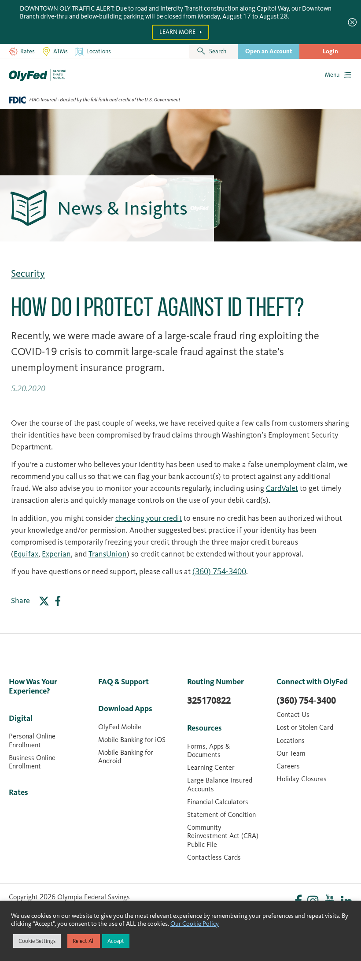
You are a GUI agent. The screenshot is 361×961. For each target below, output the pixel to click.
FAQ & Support (123, 681)
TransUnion (107, 554)
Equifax (26, 554)
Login (330, 51)
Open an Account (268, 51)
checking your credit (148, 518)
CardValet (282, 488)
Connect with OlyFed (312, 681)
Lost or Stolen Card (304, 727)
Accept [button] (115, 941)
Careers (288, 766)
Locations (290, 740)
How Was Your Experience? (33, 686)
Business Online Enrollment (32, 761)
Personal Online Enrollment (32, 740)
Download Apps (125, 708)
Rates (18, 792)
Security (28, 273)
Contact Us (292, 714)
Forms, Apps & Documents (208, 750)
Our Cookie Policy (194, 924)
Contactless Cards (214, 857)
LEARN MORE (178, 32)
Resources (204, 728)
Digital (21, 718)
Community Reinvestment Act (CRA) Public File (222, 835)
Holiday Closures (301, 779)
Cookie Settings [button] (36, 941)
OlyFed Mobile (119, 727)
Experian (56, 554)
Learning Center (211, 767)
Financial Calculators (217, 802)
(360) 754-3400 (219, 571)
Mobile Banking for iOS (132, 739)
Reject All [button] (84, 941)
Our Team (291, 753)
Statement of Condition (221, 814)
